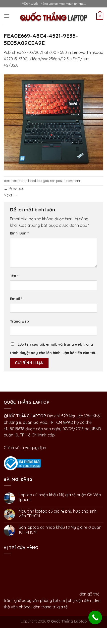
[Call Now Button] (95, 617)
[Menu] (7, 16)
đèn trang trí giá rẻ (50, 606)
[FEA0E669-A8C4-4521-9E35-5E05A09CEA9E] (53, 122)
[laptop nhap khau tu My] (22, 462)
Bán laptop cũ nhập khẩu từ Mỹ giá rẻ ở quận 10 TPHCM (60, 529)
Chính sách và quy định (25, 447)
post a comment (68, 181)
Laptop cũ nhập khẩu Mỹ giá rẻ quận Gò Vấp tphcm (60, 497)
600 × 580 (58, 52)
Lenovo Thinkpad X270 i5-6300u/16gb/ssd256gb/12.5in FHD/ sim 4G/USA (53, 58)
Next (10, 195)
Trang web (19, 321)
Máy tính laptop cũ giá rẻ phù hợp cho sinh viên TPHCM (58, 513)
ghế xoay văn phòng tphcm (39, 600)
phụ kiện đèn (79, 600)
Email (16, 299)
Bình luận (19, 233)
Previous (14, 188)
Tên (14, 276)
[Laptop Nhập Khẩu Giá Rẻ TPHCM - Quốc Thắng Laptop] (53, 16)
